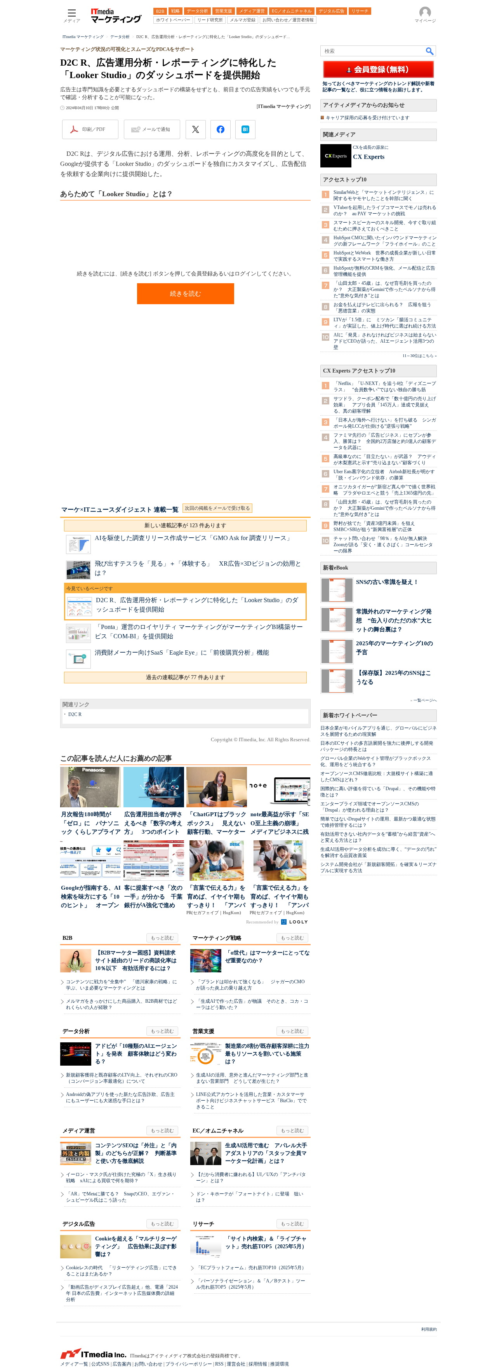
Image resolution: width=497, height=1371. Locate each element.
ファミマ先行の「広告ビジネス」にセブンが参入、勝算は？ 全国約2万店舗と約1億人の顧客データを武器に (385, 441)
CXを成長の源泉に (371, 147)
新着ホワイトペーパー (350, 715)
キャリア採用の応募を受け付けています (368, 117)
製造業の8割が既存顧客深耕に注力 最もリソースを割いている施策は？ (270, 1053)
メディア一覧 (74, 1364)
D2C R (75, 714)
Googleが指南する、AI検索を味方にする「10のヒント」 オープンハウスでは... (91, 897)
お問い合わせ (148, 1364)
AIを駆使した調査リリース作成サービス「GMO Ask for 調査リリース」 (194, 538)
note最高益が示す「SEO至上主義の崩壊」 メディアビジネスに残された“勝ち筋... (279, 823)
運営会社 (236, 1364)
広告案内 (122, 1364)
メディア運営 (79, 1131)
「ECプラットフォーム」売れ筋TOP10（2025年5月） (251, 1267)
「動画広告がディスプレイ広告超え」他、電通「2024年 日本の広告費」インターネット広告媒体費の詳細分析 (122, 1293)
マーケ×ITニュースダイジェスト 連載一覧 (120, 509)
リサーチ (203, 1224)
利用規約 (429, 1329)
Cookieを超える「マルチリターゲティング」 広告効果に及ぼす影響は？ (136, 1246)
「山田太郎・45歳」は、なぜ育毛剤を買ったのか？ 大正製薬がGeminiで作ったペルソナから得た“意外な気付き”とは (385, 289)
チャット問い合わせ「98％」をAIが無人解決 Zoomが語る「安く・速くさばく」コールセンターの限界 (383, 545)
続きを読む (185, 293)
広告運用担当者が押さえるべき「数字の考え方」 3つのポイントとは (153, 823)
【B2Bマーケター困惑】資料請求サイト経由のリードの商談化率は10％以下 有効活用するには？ (136, 960)
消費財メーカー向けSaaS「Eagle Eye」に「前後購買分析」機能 (182, 652)
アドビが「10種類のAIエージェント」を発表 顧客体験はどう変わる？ (136, 1053)
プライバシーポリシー (188, 1364)
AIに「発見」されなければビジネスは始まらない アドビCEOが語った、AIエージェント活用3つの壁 (387, 341)
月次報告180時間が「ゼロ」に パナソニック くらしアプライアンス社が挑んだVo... (91, 823)
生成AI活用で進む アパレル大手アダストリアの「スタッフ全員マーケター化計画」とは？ (266, 1153)
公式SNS (100, 1364)
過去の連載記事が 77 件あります (185, 677)
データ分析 (76, 1031)
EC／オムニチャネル (218, 1131)
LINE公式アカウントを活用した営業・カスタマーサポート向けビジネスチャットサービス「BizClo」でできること (251, 1101)
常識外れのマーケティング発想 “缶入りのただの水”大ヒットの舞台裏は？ (394, 620)
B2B (67, 938)
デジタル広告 (79, 1224)
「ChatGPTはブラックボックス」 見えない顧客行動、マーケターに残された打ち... (217, 823)
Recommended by (263, 922)
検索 (430, 50)
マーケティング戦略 (217, 938)
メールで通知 (156, 129)
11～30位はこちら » (420, 356)
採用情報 (257, 1364)
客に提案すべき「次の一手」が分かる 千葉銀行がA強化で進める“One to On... (153, 897)
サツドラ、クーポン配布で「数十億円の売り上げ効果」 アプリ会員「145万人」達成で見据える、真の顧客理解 (385, 405)
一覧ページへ (425, 700)
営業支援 (203, 1031)
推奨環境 (279, 1364)
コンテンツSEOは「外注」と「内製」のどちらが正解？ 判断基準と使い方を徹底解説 (136, 1153)
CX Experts (368, 156)
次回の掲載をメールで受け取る (217, 508)
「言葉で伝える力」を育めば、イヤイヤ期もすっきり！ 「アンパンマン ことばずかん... (216, 897)
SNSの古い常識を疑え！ (387, 581)
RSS (219, 1364)
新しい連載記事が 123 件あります (185, 525)
